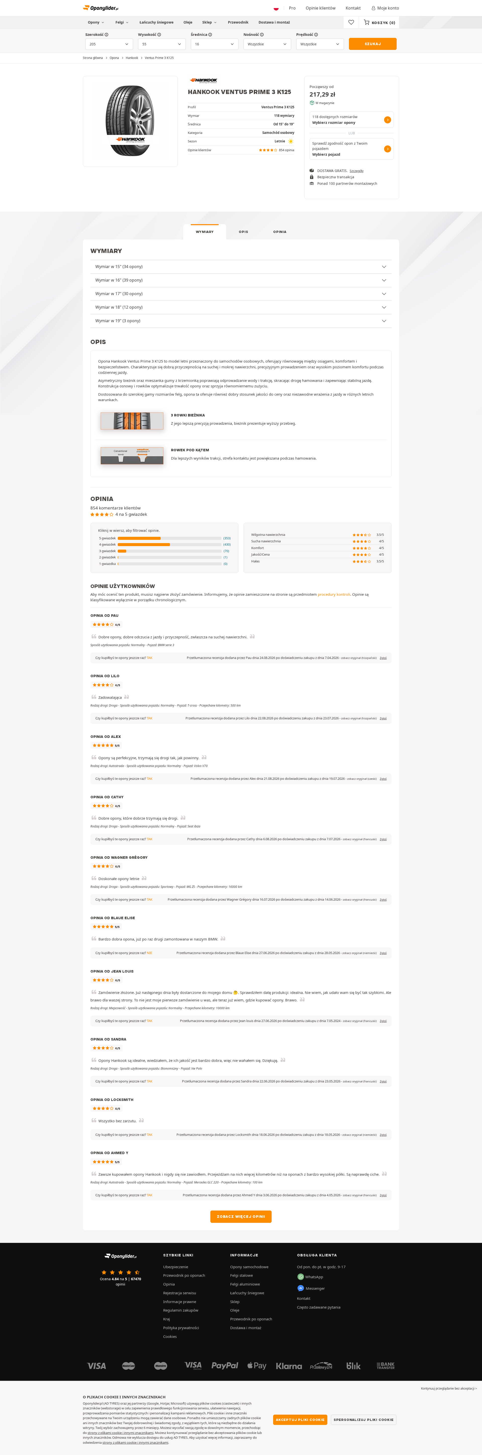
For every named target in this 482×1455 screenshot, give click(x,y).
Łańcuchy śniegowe (156, 22)
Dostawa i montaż (274, 22)
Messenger (315, 1288)
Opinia (279, 232)
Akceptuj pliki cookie (300, 1420)
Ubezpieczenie (175, 1266)
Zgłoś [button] (383, 658)
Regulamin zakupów (180, 1310)
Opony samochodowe (249, 1266)
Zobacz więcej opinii (241, 1216)
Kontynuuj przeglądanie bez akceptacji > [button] (449, 1388)
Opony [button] (94, 22)
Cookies (170, 1336)
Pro (292, 8)
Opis (243, 232)
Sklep (207, 22)
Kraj (166, 1318)
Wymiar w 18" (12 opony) (119, 307)
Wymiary (205, 232)
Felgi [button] (120, 22)
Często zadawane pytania (318, 1307)
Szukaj (373, 44)
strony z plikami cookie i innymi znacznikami (120, 1432)
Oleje (188, 22)
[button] (164, 538)
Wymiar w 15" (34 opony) (119, 266)
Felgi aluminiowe (245, 1284)
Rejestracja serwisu (179, 1292)
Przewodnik (238, 22)
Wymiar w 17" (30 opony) (119, 293)
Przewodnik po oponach (184, 1275)
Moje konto (388, 8)
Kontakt (353, 8)
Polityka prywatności (181, 1327)
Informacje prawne (179, 1301)
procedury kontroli (334, 594)
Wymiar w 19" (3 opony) (117, 320)
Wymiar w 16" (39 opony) (119, 280)
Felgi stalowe (241, 1275)
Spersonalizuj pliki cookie (364, 1420)
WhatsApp (314, 1276)
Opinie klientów (321, 8)
